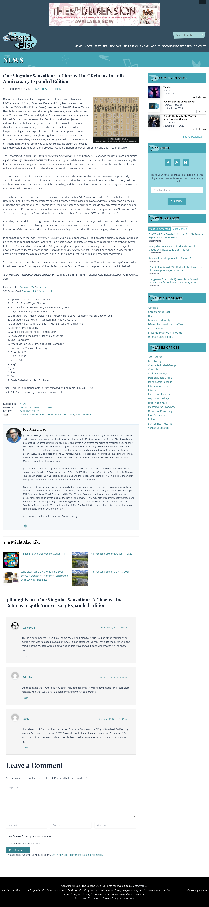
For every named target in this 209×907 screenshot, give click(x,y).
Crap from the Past (159, 312)
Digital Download (34, 407)
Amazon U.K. (43, 287)
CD (21, 407)
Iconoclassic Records (160, 382)
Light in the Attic (157, 402)
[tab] (159, 228)
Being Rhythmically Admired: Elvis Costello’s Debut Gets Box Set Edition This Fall (174, 248)
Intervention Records (160, 386)
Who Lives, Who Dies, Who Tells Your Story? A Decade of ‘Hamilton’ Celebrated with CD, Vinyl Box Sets (44, 575)
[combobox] (189, 35)
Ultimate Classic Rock (160, 336)
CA (204, 96)
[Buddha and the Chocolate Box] (154, 106)
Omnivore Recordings (160, 411)
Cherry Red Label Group (162, 365)
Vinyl (49, 407)
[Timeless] (154, 91)
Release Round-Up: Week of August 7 (170, 258)
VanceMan (29, 627)
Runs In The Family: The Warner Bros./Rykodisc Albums (179, 118)
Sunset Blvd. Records (160, 423)
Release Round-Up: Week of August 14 (43, 553)
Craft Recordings (157, 373)
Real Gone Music (157, 415)
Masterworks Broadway (161, 407)
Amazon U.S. (27, 287)
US (193, 96)
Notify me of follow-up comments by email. (31, 836)
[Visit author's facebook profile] (25, 526)
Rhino (151, 419)
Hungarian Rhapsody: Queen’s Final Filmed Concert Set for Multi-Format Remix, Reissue (174, 281)
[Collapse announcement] (202, 2)
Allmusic (153, 307)
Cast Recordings (29, 411)
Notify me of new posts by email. (25, 842)
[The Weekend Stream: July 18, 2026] (80, 577)
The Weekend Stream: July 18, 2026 (109, 571)
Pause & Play (155, 328)
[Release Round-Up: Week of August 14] (11, 559)
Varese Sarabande (158, 427)
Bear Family (154, 361)
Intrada (152, 390)
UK (199, 96)
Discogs (152, 316)
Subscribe (177, 201)
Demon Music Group (160, 377)
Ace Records (155, 357)
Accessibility (127, 898)
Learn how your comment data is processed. (77, 854)
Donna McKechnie (30, 414)
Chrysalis (153, 369)
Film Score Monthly (159, 320)
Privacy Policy (110, 898)
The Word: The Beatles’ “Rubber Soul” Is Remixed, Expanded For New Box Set (177, 236)
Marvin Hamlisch (64, 414)
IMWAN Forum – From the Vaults (167, 324)
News (23, 403)
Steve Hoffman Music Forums (165, 332)
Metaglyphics (140, 886)
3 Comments (59, 89)
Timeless (167, 87)
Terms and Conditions (88, 898)
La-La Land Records (159, 394)
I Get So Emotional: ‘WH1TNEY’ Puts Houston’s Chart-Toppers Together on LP (175, 269)
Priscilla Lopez (84, 414)
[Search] (201, 35)
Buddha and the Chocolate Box (179, 101)
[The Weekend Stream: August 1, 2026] (80, 559)
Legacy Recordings (159, 398)
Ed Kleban (48, 414)
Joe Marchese (39, 89)
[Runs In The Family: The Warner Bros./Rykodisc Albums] (154, 120)
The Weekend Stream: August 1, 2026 (111, 553)
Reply (25, 656)
